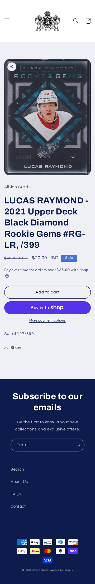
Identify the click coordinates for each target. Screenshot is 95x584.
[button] (7, 21)
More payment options (47, 320)
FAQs (16, 494)
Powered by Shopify (61, 570)
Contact (18, 506)
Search (17, 469)
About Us (19, 482)
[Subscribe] (78, 445)
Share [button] (16, 348)
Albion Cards (40, 570)
